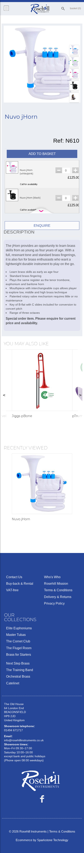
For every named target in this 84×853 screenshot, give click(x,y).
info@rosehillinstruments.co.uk (24, 740)
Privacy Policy (54, 603)
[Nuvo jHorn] (42, 64)
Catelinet (12, 683)
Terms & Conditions (58, 590)
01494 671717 (13, 730)
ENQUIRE (42, 225)
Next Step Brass (18, 663)
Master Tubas (16, 634)
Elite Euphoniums (19, 628)
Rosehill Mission (56, 583)
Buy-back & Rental (19, 583)
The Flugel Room (18, 648)
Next (80, 394)
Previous (4, 394)
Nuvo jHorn (21, 519)
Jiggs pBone (22, 416)
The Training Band (19, 670)
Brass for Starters (18, 654)
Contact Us (14, 577)
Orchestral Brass (18, 676)
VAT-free (12, 590)
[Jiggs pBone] (42, 380)
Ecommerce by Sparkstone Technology (42, 840)
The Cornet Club (18, 641)
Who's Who (52, 577)
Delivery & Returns (57, 597)
